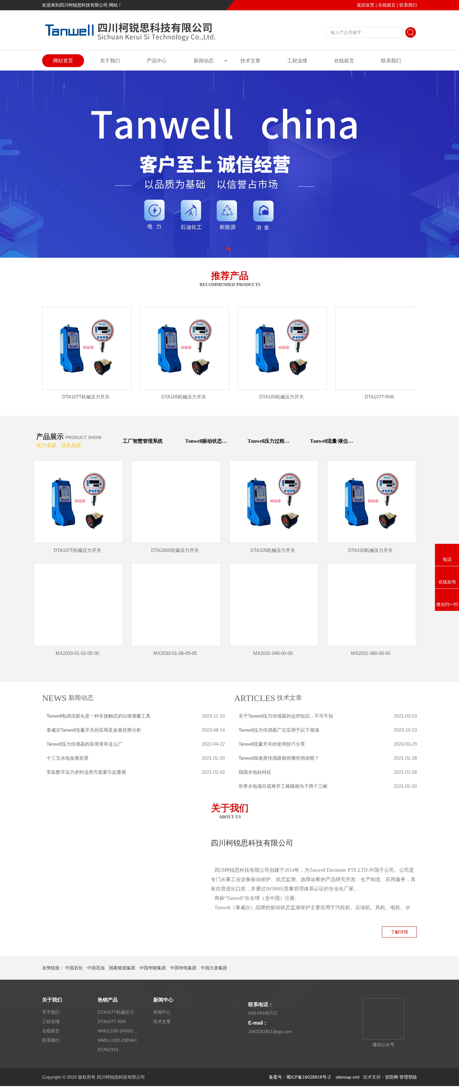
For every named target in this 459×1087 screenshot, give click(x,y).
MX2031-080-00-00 (370, 653)
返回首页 (365, 4)
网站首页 (63, 60)
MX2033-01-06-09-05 (175, 653)
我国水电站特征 (255, 772)
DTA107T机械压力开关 (86, 396)
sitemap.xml (347, 1077)
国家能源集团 (122, 967)
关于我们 (110, 60)
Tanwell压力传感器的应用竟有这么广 (84, 744)
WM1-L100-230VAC (117, 1040)
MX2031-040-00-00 (273, 653)
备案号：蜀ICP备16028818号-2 (300, 1077)
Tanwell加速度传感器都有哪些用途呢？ (279, 758)
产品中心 (157, 60)
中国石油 (96, 967)
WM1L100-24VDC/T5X (118, 1030)
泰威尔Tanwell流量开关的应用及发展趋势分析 (94, 730)
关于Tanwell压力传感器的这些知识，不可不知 (286, 716)
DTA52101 (108, 1049)
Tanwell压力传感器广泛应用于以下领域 (279, 730)
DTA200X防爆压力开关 (175, 550)
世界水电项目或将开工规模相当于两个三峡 (283, 786)
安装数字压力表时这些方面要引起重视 (86, 772)
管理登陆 (408, 1077)
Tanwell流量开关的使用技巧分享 (272, 744)
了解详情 (399, 931)
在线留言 (387, 4)
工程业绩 (297, 60)
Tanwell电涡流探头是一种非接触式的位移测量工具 (99, 716)
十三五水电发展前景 (68, 758)
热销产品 (108, 999)
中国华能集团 (153, 967)
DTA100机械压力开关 (281, 396)
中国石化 (74, 967)
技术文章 (250, 60)
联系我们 (408, 4)
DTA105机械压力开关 (183, 396)
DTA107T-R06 (379, 396)
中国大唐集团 (214, 967)
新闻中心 (163, 999)
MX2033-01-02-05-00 (77, 653)
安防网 (391, 1077)
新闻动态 (204, 60)
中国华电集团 (183, 967)
